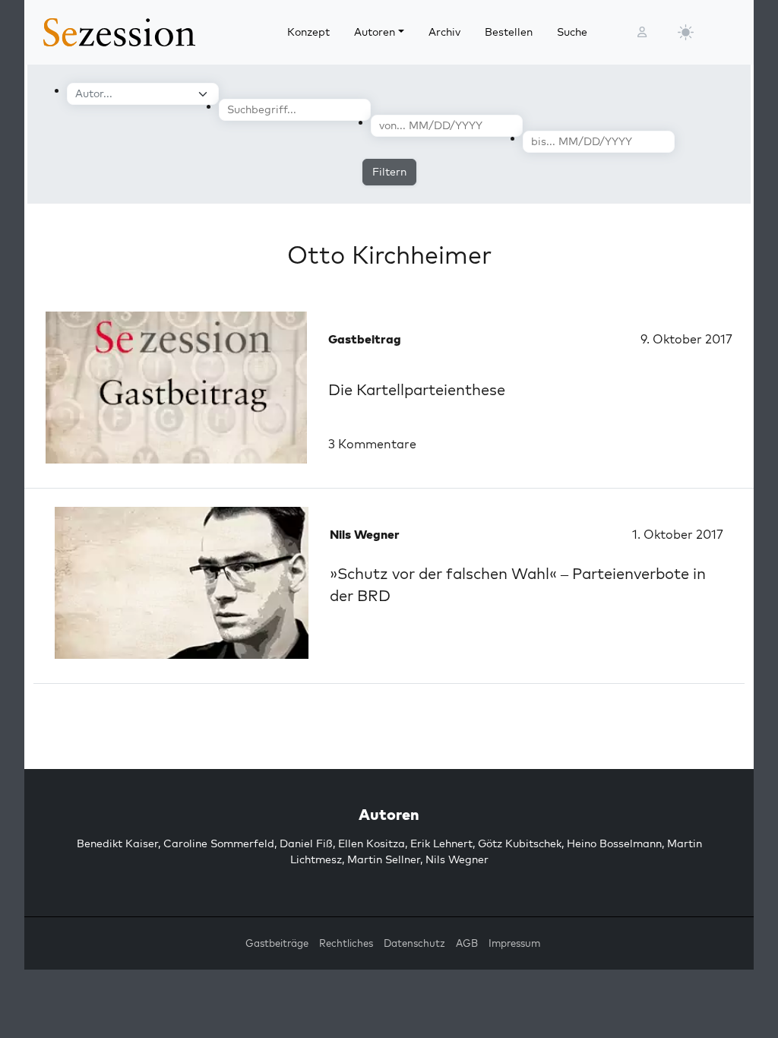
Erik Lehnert (441, 843)
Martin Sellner (383, 859)
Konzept (308, 32)
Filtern (389, 172)
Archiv (444, 32)
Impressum (514, 943)
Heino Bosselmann (614, 843)
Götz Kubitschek (519, 843)
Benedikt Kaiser (117, 843)
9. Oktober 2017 (686, 339)
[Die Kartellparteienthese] (176, 388)
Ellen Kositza (371, 843)
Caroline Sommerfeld (218, 843)
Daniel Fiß (306, 843)
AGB (467, 943)
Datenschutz (414, 943)
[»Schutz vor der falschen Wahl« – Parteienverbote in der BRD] (182, 583)
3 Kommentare (372, 443)
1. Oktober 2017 (677, 534)
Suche (572, 32)
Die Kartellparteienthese (416, 389)
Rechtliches (346, 943)
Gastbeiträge (276, 943)
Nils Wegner (457, 859)
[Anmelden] (642, 32)
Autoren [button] (374, 32)
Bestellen (509, 32)
